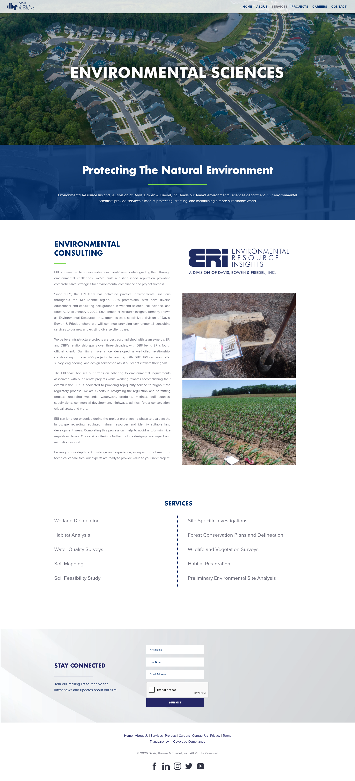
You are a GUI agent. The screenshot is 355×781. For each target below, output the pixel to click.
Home (128, 736)
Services (157, 736)
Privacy (215, 736)
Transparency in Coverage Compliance (177, 742)
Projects (170, 736)
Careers (184, 736)
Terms (227, 736)
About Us (141, 736)
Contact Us (200, 736)
